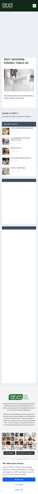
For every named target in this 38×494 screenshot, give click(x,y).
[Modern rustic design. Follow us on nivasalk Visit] (12, 447)
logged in (14, 116)
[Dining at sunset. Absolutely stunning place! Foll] (12, 439)
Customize (19, 485)
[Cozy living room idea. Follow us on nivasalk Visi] (17, 447)
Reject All (19, 490)
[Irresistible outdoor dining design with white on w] (25, 447)
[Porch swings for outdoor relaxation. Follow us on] (4, 447)
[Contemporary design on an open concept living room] (34, 443)
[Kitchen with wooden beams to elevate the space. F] (34, 435)
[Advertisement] (19, 34)
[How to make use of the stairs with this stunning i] (17, 435)
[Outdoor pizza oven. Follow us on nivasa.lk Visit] (12, 435)
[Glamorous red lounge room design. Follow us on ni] (30, 443)
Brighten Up (16, 148)
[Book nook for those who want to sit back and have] (25, 435)
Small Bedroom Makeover (22, 128)
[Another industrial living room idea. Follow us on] (21, 439)
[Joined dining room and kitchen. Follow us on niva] (17, 439)
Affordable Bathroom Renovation (20, 139)
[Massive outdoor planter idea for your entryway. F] (21, 435)
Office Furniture (18, 168)
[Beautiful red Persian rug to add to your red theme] (25, 443)
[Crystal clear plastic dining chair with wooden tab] (8, 439)
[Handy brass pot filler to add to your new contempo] (30, 435)
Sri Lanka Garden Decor (21, 158)
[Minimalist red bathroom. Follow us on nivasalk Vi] (8, 443)
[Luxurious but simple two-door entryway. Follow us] (21, 447)
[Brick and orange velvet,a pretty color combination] (30, 439)
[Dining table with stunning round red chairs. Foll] (12, 443)
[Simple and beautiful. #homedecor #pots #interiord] (8, 435)
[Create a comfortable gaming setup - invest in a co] (4, 435)
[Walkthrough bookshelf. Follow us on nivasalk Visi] (4, 439)
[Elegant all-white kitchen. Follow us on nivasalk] (8, 447)
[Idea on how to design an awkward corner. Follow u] (25, 439)
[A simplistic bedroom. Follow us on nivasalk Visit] (34, 439)
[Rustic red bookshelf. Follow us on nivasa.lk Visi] (17, 443)
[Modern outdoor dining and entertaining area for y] (30, 447)
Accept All (19, 479)
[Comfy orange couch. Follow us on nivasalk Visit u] (4, 443)
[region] (19, 477)
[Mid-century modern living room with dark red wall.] (21, 443)
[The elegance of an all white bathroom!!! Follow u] (34, 447)
